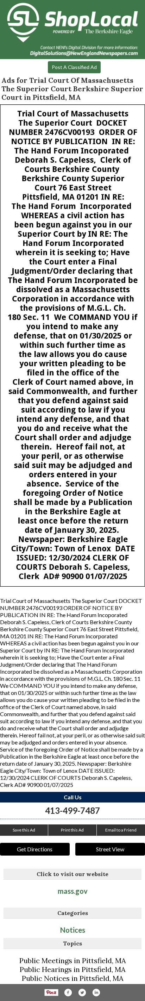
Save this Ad (24, 830)
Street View (110, 849)
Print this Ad (72, 830)
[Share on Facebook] (67, 992)
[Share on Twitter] (82, 992)
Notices (72, 930)
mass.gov (73, 891)
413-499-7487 (72, 810)
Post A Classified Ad (74, 67)
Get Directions (34, 849)
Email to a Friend (121, 830)
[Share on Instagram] (96, 992)
